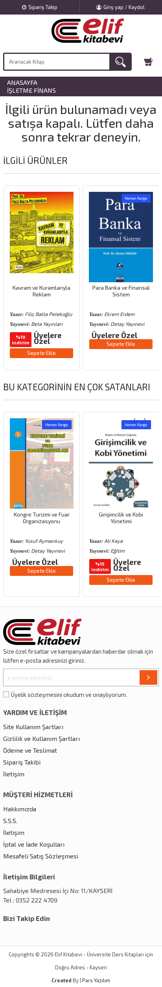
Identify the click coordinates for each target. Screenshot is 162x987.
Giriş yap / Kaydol (124, 7)
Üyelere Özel (48, 338)
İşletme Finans (31, 90)
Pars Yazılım (96, 980)
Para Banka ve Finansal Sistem (121, 291)
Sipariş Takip (42, 7)
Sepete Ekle (41, 353)
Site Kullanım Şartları (33, 726)
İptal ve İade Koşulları (33, 844)
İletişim (13, 773)
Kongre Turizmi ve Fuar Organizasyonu (42, 517)
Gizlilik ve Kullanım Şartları (41, 738)
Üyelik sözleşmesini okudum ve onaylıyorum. (69, 694)
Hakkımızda (19, 808)
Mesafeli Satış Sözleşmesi (40, 856)
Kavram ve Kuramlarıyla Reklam (41, 291)
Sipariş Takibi (21, 762)
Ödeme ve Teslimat (30, 750)
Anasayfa (22, 83)
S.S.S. (10, 820)
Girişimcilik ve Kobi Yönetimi (121, 517)
